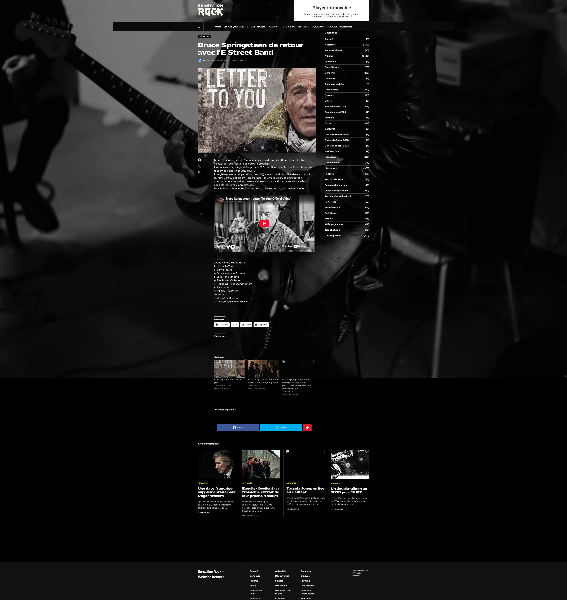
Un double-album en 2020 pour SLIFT (349, 490)
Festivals (329, 117)
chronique (330, 61)
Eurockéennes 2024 (335, 106)
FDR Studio (356, 573)
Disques (329, 95)
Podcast (329, 173)
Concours (330, 78)
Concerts (330, 72)
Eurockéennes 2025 (335, 112)
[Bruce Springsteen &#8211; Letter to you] (229, 369)
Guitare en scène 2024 (336, 134)
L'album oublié (332, 162)
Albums (329, 56)
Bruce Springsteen (224, 409)
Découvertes (331, 89)
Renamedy (355, 575)
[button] (199, 26)
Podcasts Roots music (336, 190)
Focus (328, 123)
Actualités (204, 37)
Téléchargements (334, 224)
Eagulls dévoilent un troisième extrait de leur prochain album (260, 492)
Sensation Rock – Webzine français (211, 574)
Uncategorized (333, 235)
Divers (328, 101)
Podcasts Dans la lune (336, 185)
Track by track (332, 230)
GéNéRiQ (330, 129)
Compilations (332, 67)
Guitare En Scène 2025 (336, 140)
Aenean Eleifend (333, 50)
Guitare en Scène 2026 (337, 145)
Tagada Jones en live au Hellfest (305, 490)
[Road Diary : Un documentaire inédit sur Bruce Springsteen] (263, 369)
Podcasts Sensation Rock (338, 196)
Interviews (330, 157)
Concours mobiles (334, 84)
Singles (329, 218)
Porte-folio (331, 202)
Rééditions (331, 213)
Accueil (329, 39)
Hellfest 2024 (332, 151)
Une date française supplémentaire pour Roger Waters (217, 492)
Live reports (331, 168)
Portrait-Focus (332, 207)
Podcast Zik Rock (334, 179)
